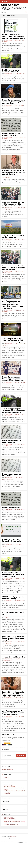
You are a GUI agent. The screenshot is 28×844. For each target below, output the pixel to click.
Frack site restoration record (9, 820)
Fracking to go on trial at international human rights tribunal (11, 541)
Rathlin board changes (8, 785)
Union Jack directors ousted (9, 786)
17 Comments (7, 415)
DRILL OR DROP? (10, 5)
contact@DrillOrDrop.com (7, 769)
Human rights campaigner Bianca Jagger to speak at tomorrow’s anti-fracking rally (13, 378)
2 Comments (5, 602)
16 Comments (6, 177)
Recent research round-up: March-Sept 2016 (11, 441)
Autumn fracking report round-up (13, 613)
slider (11, 836)
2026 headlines (7, 793)
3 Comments (7, 445)
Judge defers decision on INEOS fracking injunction (13, 236)
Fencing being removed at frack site (11, 824)
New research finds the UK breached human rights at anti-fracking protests (13, 574)
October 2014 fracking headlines (14, 657)
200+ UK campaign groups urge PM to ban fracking (13, 598)
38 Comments (7, 272)
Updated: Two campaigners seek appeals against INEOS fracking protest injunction (13, 172)
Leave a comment (7, 479)
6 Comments (7, 383)
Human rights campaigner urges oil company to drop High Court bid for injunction (13, 101)
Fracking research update (11, 507)
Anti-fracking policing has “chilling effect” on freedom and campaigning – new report (13, 410)
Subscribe (20, 755)
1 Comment (7, 617)
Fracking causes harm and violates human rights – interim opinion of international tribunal (13, 36)
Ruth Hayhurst (8, 40)
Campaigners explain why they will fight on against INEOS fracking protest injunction (13, 204)
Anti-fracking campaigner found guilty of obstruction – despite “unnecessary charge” (13, 713)
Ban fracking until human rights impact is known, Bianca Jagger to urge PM (13, 638)
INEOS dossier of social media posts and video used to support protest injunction (13, 267)
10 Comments (7, 240)
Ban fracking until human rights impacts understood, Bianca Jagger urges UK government (13, 694)
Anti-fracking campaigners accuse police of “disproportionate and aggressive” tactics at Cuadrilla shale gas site (13, 304)
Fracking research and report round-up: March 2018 (12, 134)
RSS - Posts (6, 777)
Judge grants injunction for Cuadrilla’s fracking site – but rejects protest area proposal (12, 340)
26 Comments (6, 106)
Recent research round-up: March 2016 (11, 475)
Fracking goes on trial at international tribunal (10, 71)
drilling (15, 836)
